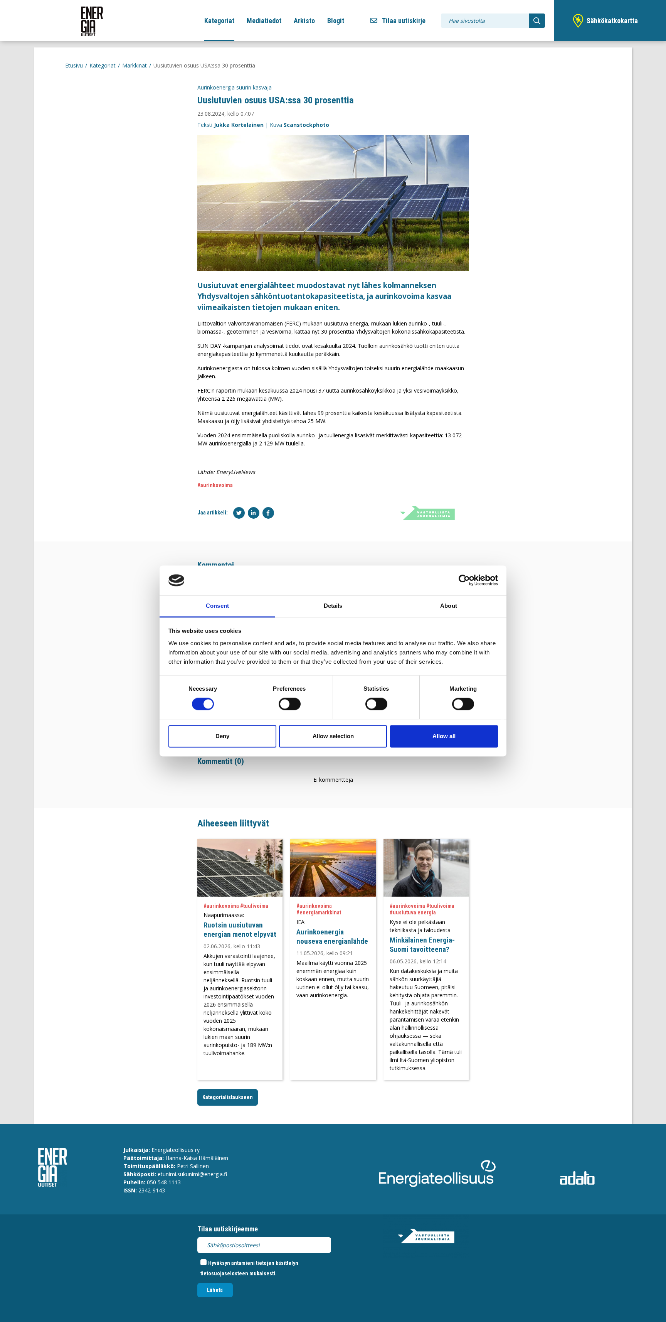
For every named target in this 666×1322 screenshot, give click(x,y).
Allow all (444, 736)
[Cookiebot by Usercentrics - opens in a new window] (464, 580)
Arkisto (304, 21)
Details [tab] (333, 605)
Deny (222, 736)
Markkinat (134, 65)
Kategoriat (219, 21)
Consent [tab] (217, 605)
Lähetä (215, 1290)
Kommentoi (215, 565)
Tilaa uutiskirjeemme (227, 1229)
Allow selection (333, 736)
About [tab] (448, 605)
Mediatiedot (264, 21)
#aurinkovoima (215, 485)
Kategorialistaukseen (227, 1097)
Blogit (335, 21)
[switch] (290, 704)
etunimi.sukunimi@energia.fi (192, 1174)
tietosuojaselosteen (224, 1273)
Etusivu (74, 65)
